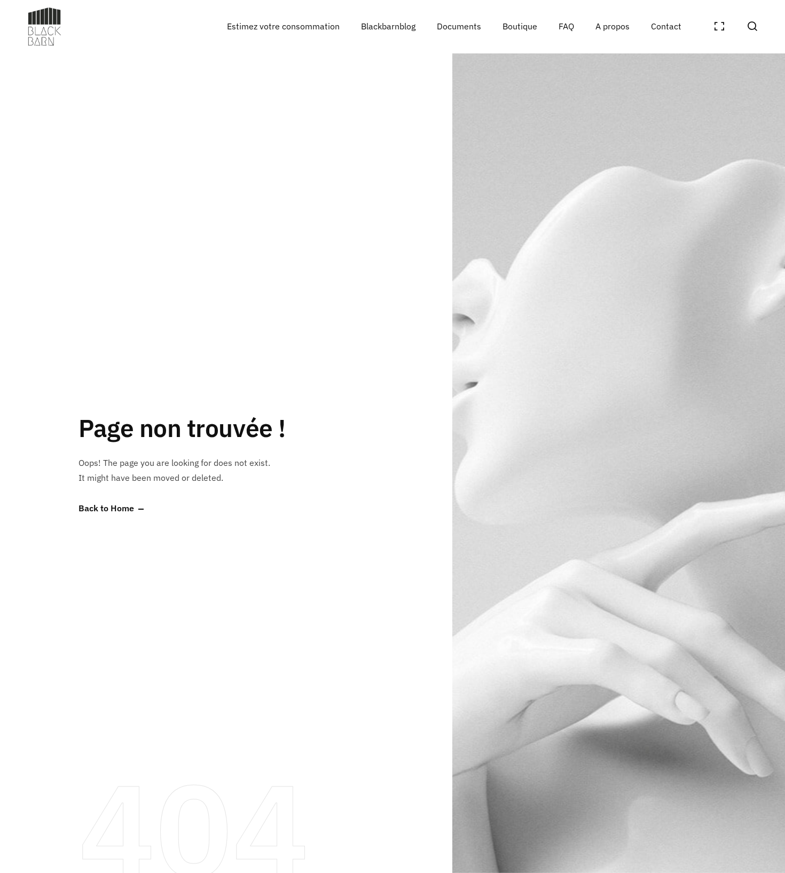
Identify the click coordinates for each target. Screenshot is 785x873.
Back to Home (106, 508)
